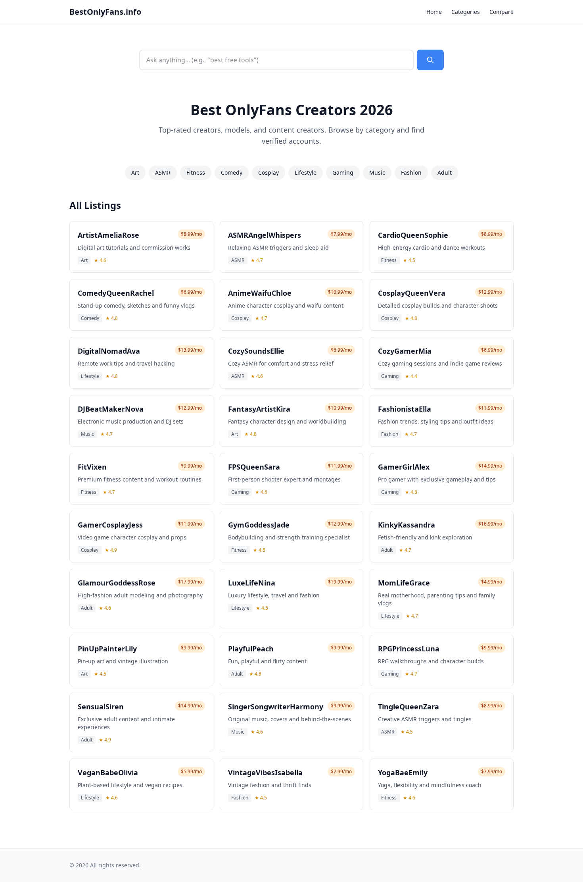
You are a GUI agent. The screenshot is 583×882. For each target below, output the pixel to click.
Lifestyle (305, 172)
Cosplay (268, 172)
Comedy (231, 172)
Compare (501, 11)
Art (135, 172)
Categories (465, 11)
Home (434, 11)
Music (377, 172)
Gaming (342, 172)
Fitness (195, 172)
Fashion (411, 172)
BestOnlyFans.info (105, 11)
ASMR (163, 172)
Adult (444, 172)
